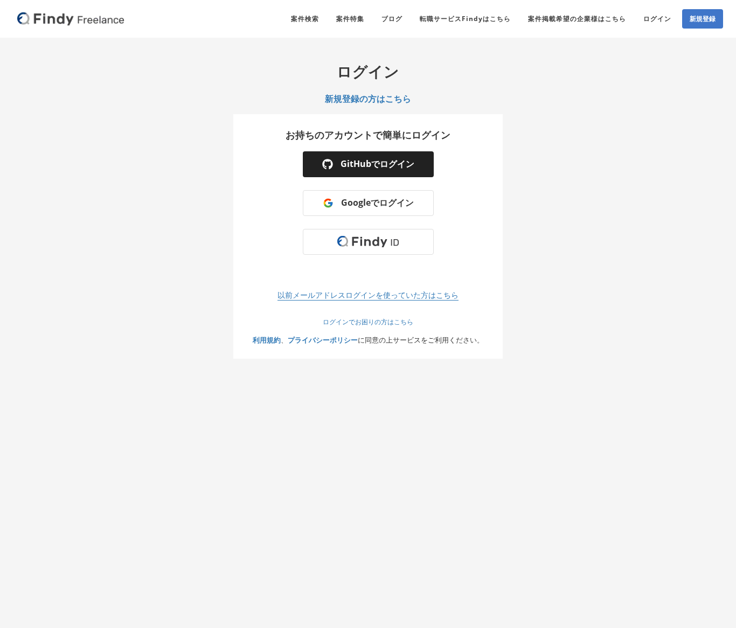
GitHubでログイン (377, 164)
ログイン (657, 18)
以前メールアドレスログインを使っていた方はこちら (368, 295)
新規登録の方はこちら (368, 98)
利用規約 (267, 340)
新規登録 (703, 18)
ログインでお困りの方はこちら (368, 321)
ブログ (391, 18)
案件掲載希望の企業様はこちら (577, 18)
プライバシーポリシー (323, 340)
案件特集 (350, 18)
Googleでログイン (377, 202)
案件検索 (305, 18)
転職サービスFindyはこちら (465, 18)
